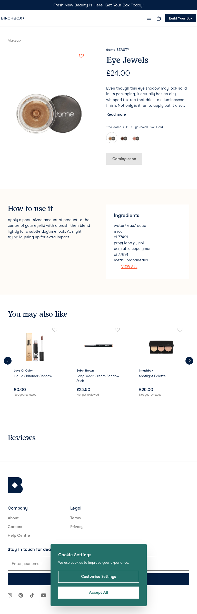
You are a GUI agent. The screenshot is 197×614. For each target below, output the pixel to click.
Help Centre (19, 535)
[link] (36, 362)
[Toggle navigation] (149, 18)
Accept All (98, 592)
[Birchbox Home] (12, 18)
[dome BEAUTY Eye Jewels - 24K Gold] (111, 137)
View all (129, 267)
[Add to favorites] (81, 56)
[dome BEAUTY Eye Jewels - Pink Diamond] (135, 137)
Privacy (77, 526)
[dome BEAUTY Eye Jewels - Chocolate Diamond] (123, 137)
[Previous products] (8, 361)
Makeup (14, 40)
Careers (15, 526)
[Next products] (189, 361)
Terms (75, 518)
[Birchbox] (15, 485)
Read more (116, 114)
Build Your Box (180, 18)
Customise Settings (98, 576)
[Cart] (158, 18)
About (13, 518)
